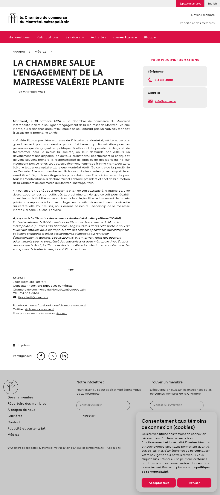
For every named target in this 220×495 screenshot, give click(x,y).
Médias (41, 51)
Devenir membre (203, 15)
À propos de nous (21, 410)
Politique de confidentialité (87, 447)
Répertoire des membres (197, 23)
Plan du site (114, 447)
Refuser (194, 483)
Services (73, 37)
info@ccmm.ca (165, 101)
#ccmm (62, 313)
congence (125, 37)
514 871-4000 (164, 80)
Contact (14, 422)
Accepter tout (159, 483)
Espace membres (190, 3)
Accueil (19, 51)
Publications (48, 37)
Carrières (15, 416)
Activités (98, 37)
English (212, 3)
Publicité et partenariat (27, 428)
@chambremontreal (39, 309)
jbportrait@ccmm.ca (33, 297)
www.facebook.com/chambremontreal (57, 305)
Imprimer (23, 345)
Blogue (150, 37)
